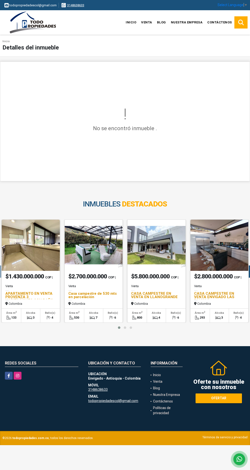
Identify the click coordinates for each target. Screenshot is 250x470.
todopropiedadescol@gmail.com (113, 401)
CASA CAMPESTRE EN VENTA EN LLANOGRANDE (154, 295)
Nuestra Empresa (187, 22)
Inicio (131, 22)
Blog (161, 22)
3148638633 (75, 5)
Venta (146, 22)
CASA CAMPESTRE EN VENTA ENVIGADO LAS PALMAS (214, 297)
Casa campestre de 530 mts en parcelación (92, 295)
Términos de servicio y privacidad (225, 437)
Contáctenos (219, 22)
